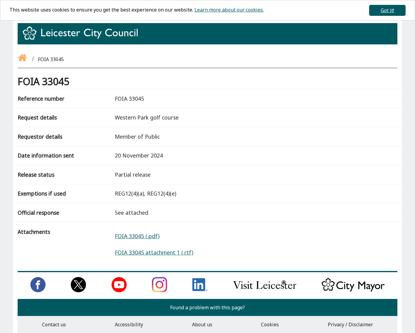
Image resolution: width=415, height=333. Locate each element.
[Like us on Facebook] (38, 290)
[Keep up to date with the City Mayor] (353, 290)
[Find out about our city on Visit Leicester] (264, 290)
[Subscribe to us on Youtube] (119, 290)
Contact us (54, 324)
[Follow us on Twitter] (78, 290)
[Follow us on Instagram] (159, 290)
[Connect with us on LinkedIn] (200, 290)
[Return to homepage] (82, 38)
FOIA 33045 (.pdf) (137, 236)
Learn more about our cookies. (229, 9)
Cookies (270, 324)
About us (202, 324)
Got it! (387, 10)
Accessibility (129, 324)
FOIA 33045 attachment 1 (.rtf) (154, 252)
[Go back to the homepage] (23, 59)
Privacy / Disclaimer (350, 324)
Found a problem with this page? (207, 307)
